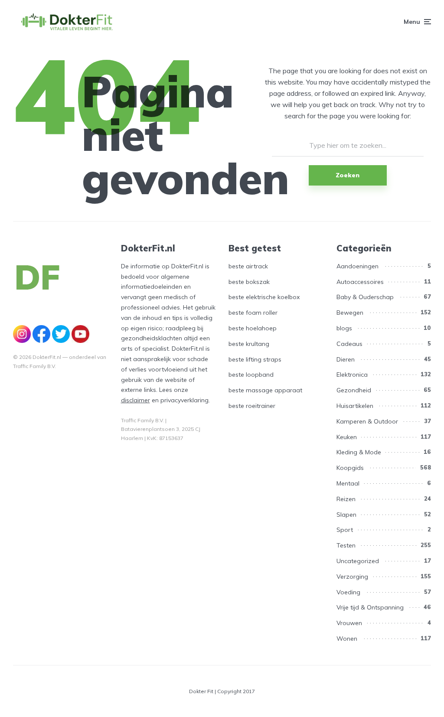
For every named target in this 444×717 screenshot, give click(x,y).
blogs (344, 328)
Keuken (346, 437)
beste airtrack (248, 266)
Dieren (345, 359)
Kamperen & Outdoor (367, 421)
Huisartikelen (354, 406)
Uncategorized (357, 561)
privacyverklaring (184, 400)
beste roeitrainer (252, 406)
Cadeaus (349, 344)
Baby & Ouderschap (365, 297)
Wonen (346, 638)
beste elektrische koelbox (264, 297)
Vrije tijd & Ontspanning (370, 607)
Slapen (346, 514)
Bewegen (349, 312)
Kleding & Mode (358, 452)
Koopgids (350, 468)
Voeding (348, 592)
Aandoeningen (357, 266)
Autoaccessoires (360, 282)
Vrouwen (349, 623)
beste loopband (251, 374)
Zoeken (347, 175)
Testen (346, 545)
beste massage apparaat (265, 390)
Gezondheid (353, 390)
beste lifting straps (255, 359)
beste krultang (249, 344)
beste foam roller (253, 312)
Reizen (346, 499)
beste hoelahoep (253, 328)
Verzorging (352, 576)
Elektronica (352, 374)
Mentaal (347, 483)
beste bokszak (249, 282)
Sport (344, 530)
